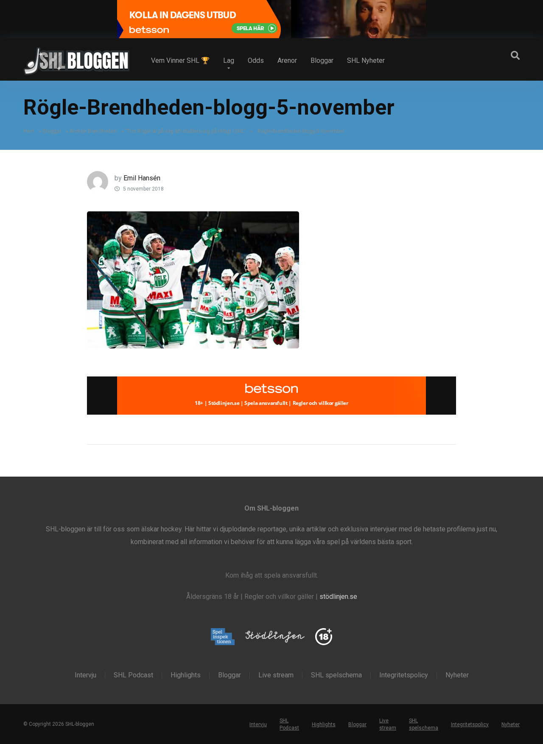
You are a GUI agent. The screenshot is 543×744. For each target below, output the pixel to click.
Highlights (186, 675)
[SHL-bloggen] (76, 57)
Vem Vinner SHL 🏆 (180, 60)
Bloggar (322, 60)
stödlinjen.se (338, 596)
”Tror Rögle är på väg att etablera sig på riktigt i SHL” (185, 131)
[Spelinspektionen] (223, 637)
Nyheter (457, 675)
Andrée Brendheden (93, 131)
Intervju (85, 675)
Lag (228, 60)
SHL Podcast (133, 675)
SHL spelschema (336, 675)
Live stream (276, 675)
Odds (256, 60)
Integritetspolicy (403, 675)
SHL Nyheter (366, 60)
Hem (28, 131)
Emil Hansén (141, 178)
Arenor (287, 60)
